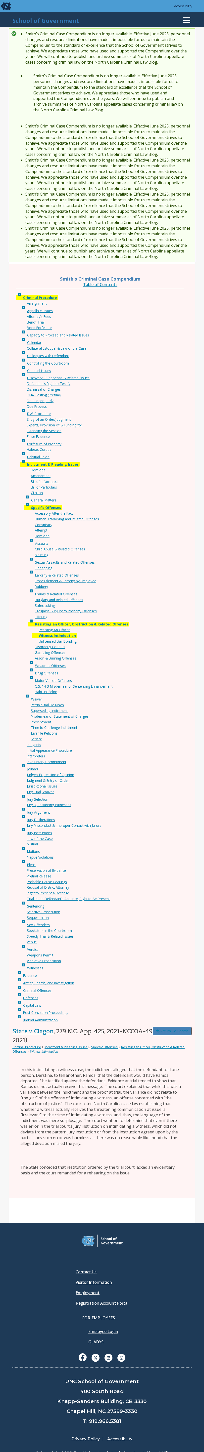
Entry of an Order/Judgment (49, 419)
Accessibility (183, 6)
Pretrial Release (39, 876)
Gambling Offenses (50, 652)
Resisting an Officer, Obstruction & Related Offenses (81, 624)
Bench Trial (36, 322)
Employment (88, 1292)
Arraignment (37, 303)
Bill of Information (45, 481)
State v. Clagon (33, 1031)
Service (36, 739)
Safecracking (45, 605)
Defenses (30, 998)
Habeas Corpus (39, 449)
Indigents (34, 744)
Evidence (30, 975)
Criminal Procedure (40, 297)
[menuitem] (82, 1361)
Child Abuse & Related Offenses (60, 549)
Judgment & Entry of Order (48, 780)
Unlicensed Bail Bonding (58, 641)
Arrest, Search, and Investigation (48, 983)
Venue (32, 942)
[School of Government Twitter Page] (96, 1357)
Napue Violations (40, 857)
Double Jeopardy (40, 400)
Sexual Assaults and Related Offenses (65, 562)
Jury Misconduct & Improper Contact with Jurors (64, 825)
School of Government (45, 20)
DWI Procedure (39, 413)
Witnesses (35, 968)
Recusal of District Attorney (48, 887)
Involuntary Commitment (46, 761)
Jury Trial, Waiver (40, 791)
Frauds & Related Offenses (56, 594)
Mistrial (32, 844)
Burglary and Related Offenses (59, 599)
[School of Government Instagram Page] (121, 1357)
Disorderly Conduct (50, 646)
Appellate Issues (40, 310)
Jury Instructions (39, 832)
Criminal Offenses (37, 990)
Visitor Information (94, 1282)
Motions (33, 851)
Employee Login (103, 1331)
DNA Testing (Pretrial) (44, 395)
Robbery (41, 586)
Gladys (95, 1342)
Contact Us (86, 1272)
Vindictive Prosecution (44, 960)
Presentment (41, 722)
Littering (41, 616)
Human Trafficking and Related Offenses (67, 519)
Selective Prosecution (43, 912)
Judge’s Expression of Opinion (50, 774)
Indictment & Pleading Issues (53, 464)
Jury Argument (38, 812)
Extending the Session (44, 430)
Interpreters (36, 756)
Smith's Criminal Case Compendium (100, 279)
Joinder (32, 769)
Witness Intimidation (57, 635)
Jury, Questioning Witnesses (49, 804)
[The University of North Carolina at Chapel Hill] (3, 6)
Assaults (41, 543)
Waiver (36, 699)
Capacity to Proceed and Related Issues (58, 335)
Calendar (34, 342)
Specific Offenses (46, 507)
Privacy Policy (85, 1439)
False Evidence (38, 436)
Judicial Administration (40, 1020)
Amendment (41, 475)
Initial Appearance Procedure (49, 750)
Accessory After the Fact (54, 513)
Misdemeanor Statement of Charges (60, 716)
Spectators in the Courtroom (49, 930)
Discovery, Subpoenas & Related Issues (58, 377)
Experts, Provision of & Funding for (54, 425)
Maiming (41, 554)
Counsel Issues (39, 370)
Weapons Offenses (50, 665)
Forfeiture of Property (44, 444)
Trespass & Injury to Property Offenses (66, 611)
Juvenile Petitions (44, 733)
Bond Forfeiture (39, 327)
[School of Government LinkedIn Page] (108, 1357)
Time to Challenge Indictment (54, 727)
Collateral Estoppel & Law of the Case (57, 348)
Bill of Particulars (44, 487)
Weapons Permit (40, 955)
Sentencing (35, 906)
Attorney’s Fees (39, 316)
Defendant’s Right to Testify (48, 383)
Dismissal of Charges (44, 389)
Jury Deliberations (41, 819)
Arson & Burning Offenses (55, 658)
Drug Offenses (46, 673)
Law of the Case (40, 838)
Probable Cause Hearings (47, 881)
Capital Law (32, 1005)
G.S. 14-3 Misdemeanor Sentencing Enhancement (73, 686)
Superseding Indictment (49, 710)
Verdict (32, 949)
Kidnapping (43, 568)
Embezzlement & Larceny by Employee (65, 581)
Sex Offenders (38, 924)
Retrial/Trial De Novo (47, 705)
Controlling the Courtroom (48, 363)
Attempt (41, 530)
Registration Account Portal (102, 1303)
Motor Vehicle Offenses (53, 680)
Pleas (31, 864)
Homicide (38, 470)
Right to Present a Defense (48, 893)
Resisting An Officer (54, 629)
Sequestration (38, 917)
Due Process (37, 406)
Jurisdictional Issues (42, 786)
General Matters (43, 500)
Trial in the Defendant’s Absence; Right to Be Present (68, 898)
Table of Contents (100, 284)
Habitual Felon (38, 457)
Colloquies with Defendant (48, 355)
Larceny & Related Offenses (57, 575)
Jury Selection (37, 799)
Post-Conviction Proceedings (45, 1012)
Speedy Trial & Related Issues (50, 936)
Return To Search (174, 1031)
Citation (37, 492)
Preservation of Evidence (46, 870)
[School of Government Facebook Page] (83, 1357)
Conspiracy (43, 524)
